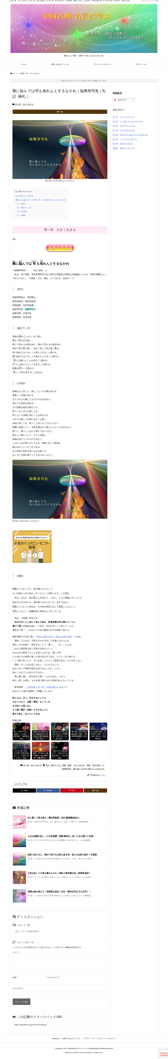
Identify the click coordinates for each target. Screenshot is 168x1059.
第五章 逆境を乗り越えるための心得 (130, 135)
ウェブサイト (18, 988)
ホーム (14, 73)
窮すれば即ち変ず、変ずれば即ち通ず (54, 637)
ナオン (103, 775)
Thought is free (97, 1052)
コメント (16, 952)
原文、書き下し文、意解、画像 (58, 765)
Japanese (121, 100)
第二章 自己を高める (124, 130)
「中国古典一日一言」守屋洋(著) (40, 687)
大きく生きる (79, 765)
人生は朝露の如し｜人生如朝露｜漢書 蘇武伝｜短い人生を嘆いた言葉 (60, 836)
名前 (15, 977)
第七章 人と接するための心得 (127, 122)
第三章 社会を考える (124, 126)
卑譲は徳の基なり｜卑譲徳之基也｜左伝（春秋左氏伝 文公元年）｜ (59, 891)
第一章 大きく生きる (31, 73)
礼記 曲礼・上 (98, 765)
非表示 (29, 192)
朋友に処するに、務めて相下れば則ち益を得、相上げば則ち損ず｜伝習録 (62, 854)
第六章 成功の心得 (123, 144)
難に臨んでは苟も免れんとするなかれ (88, 769)
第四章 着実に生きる (124, 148)
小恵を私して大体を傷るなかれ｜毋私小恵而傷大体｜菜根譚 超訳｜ (59, 873)
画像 (88, 765)
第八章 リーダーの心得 (125, 139)
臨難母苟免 (66, 769)
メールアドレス (53, 977)
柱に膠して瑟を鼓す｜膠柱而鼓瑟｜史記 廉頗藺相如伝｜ (54, 818)
